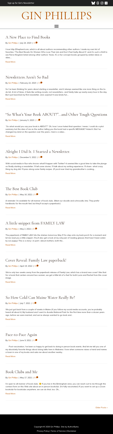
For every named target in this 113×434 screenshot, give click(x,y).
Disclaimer (71, 431)
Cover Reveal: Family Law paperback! (36, 260)
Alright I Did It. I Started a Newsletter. (38, 151)
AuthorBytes (73, 426)
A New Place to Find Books (28, 37)
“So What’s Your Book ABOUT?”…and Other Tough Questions (56, 114)
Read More (10, 62)
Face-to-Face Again (21, 334)
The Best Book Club (21, 188)
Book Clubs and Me (21, 371)
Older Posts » (101, 407)
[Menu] (56, 26)
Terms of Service (58, 431)
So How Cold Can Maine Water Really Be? (40, 297)
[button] (21, 3)
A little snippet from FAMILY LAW (35, 223)
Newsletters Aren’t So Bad (27, 77)
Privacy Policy (43, 431)
